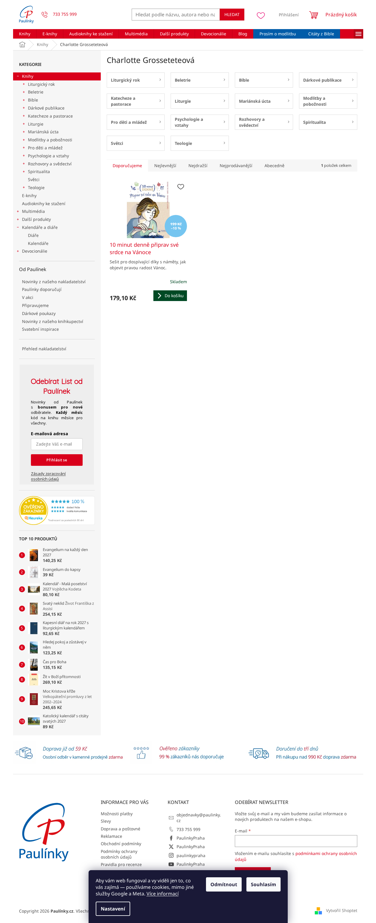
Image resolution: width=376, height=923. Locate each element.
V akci (27, 297)
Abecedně (274, 165)
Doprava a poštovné (120, 829)
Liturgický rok (41, 84)
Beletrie (35, 92)
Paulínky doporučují (42, 289)
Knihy (27, 76)
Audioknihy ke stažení (43, 203)
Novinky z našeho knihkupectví (52, 321)
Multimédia (33, 211)
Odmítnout (223, 884)
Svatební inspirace (40, 329)
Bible (33, 100)
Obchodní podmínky (121, 843)
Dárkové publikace (46, 108)
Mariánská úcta (43, 131)
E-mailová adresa (49, 433)
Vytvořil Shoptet (341, 910)
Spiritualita (39, 171)
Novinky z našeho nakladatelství (54, 281)
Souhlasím (263, 884)
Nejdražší (197, 165)
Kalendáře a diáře (40, 227)
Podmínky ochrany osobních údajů (119, 854)
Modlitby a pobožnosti (50, 140)
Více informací (163, 893)
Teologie (36, 187)
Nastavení (113, 908)
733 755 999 (188, 829)
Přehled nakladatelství (44, 349)
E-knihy (29, 195)
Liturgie (35, 124)
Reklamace (111, 836)
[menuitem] (24, 34)
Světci (34, 179)
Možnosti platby (117, 813)
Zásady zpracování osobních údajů (48, 476)
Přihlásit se (56, 460)
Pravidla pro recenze (121, 864)
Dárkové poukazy (39, 313)
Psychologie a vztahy (48, 156)
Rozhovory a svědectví (50, 164)
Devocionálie (34, 251)
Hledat (232, 14)
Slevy (106, 821)
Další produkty (36, 219)
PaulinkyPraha (191, 838)
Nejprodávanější (236, 165)
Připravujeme (35, 305)
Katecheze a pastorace (50, 116)
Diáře (33, 235)
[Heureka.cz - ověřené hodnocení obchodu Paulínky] (57, 510)
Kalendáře (38, 243)
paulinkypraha (191, 855)
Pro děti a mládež (45, 148)
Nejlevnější (165, 165)
